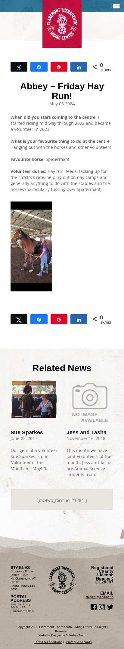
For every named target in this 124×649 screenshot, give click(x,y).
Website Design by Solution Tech (62, 635)
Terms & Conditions (48, 642)
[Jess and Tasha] (90, 402)
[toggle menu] (116, 6)
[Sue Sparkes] (34, 398)
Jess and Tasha (87, 432)
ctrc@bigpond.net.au (99, 598)
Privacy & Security (79, 642)
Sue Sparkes (27, 432)
